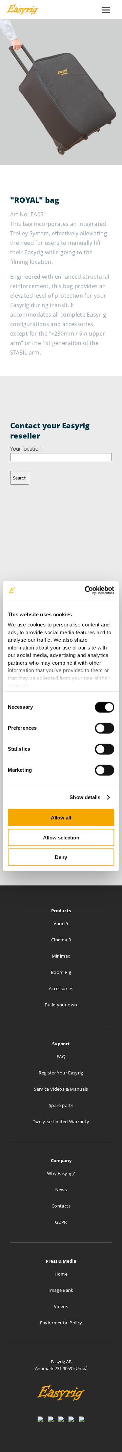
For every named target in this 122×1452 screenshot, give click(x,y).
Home (61, 1274)
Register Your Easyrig (61, 1073)
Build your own (61, 1005)
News (61, 1190)
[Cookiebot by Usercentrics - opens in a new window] (86, 590)
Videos (61, 1306)
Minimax (61, 956)
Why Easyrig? (61, 1173)
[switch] (104, 728)
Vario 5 (61, 923)
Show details (84, 797)
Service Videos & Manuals (61, 1089)
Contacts (61, 1206)
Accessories (61, 988)
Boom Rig (61, 972)
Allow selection (61, 837)
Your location (25, 448)
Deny (61, 857)
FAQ (61, 1056)
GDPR (61, 1222)
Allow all (61, 817)
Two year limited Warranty (61, 1121)
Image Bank (61, 1290)
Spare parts (61, 1105)
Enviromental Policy (61, 1323)
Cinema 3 (61, 940)
